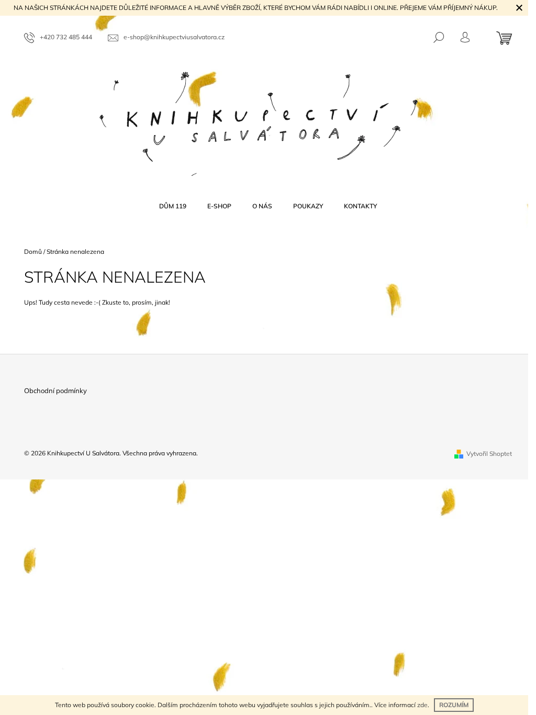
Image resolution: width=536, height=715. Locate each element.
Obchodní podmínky (55, 390)
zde (422, 705)
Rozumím (453, 705)
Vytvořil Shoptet (489, 453)
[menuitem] (173, 206)
